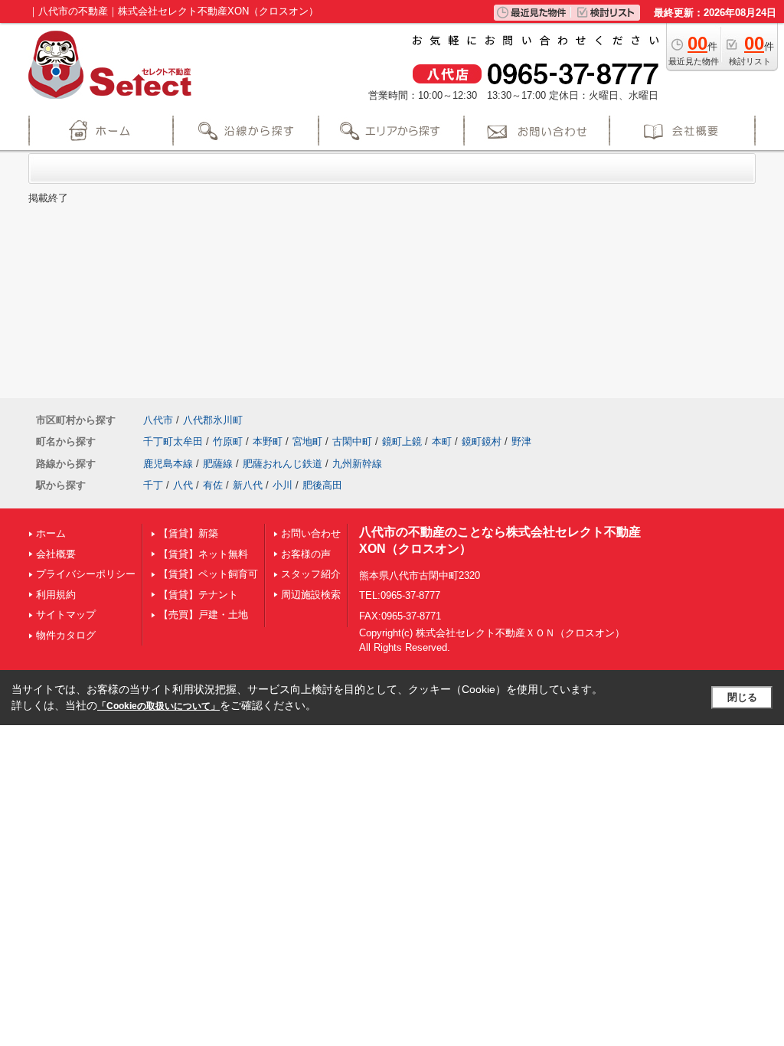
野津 (521, 441)
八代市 (158, 420)
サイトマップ (66, 614)
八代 (183, 485)
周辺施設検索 (311, 594)
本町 (442, 441)
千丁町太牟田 (173, 441)
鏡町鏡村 (481, 441)
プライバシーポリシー (86, 574)
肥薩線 (218, 463)
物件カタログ (66, 635)
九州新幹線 (357, 463)
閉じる (742, 697)
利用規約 (56, 594)
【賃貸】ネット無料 (203, 554)
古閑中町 (352, 441)
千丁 (153, 485)
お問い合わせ (311, 533)
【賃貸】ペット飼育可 (208, 574)
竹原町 (228, 441)
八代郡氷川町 (213, 420)
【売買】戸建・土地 (203, 614)
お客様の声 (306, 554)
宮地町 (307, 441)
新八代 (248, 485)
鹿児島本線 (168, 463)
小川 (282, 485)
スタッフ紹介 (311, 574)
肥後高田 (322, 485)
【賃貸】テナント (198, 594)
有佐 (213, 485)
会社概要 (56, 554)
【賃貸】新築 (188, 533)
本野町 (268, 441)
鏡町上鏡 (402, 441)
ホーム (51, 533)
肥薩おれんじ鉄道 (282, 463)
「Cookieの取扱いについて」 (158, 706)
